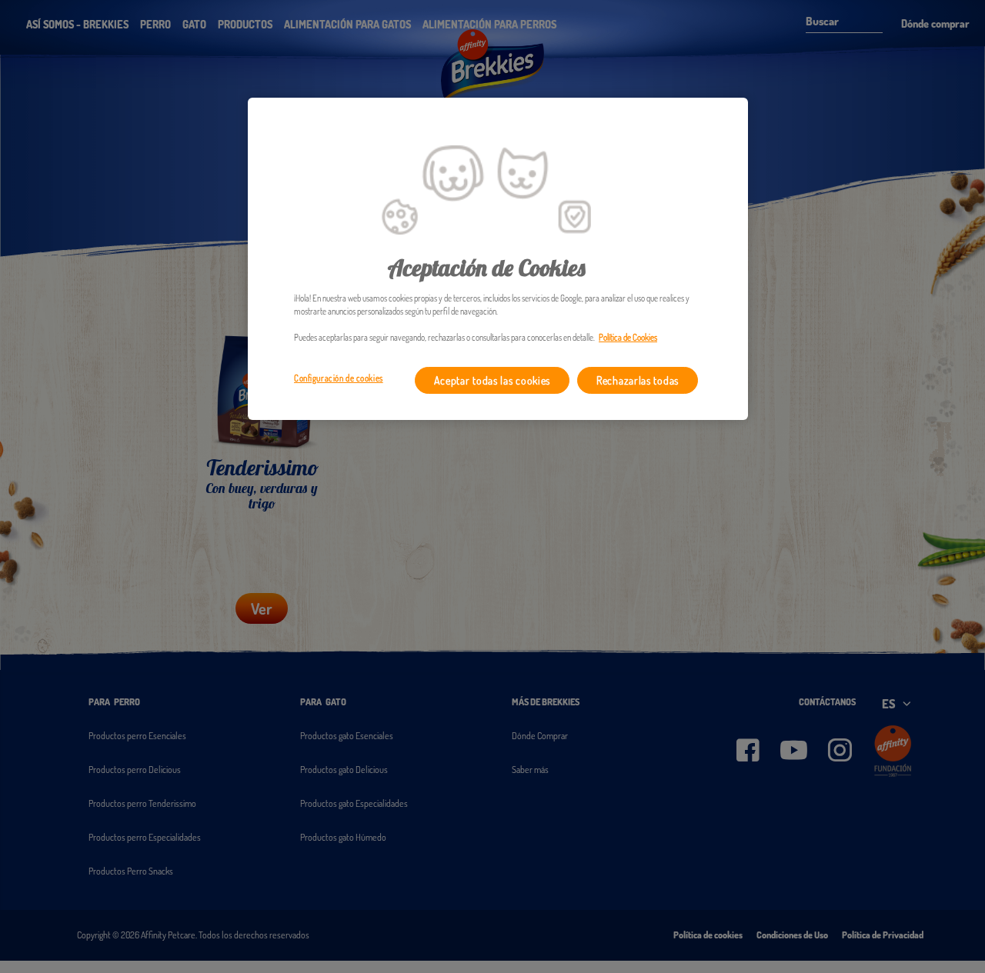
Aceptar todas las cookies (492, 380)
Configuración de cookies (338, 378)
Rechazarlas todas (637, 380)
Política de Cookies (628, 337)
